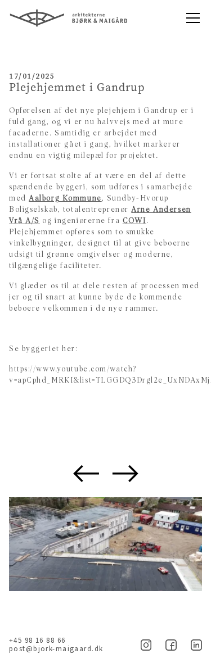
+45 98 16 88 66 (37, 641)
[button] (190, 17)
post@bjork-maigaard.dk (56, 649)
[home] (94, 18)
